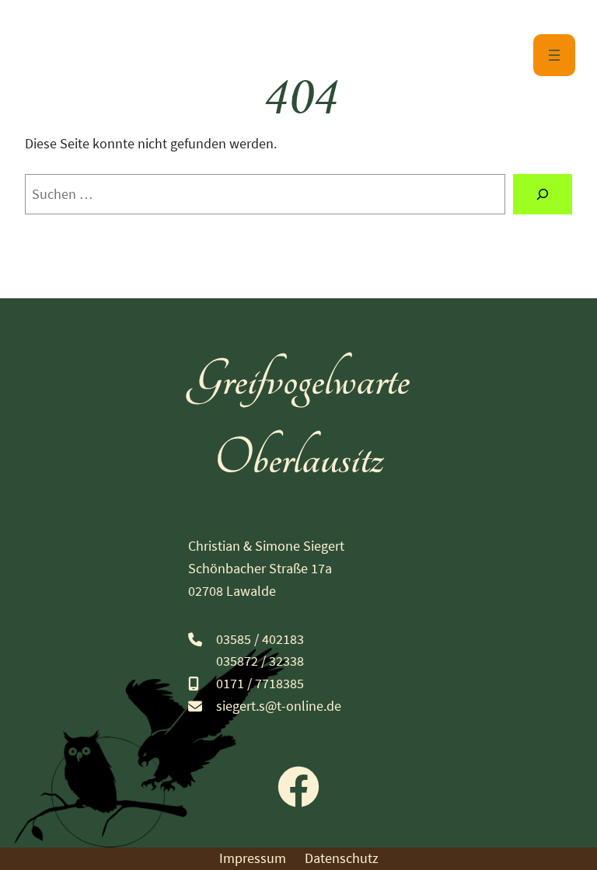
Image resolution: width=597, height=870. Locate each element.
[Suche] (542, 194)
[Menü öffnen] (554, 55)
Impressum (252, 858)
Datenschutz (342, 858)
